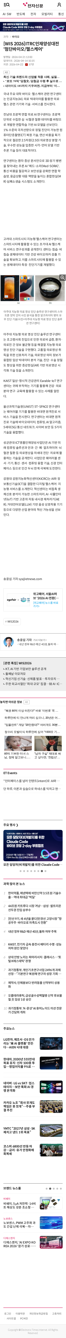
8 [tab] (45, 871)
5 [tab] (35, 871)
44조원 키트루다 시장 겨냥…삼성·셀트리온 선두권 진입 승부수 (34, 908)
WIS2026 (13, 621)
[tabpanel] (33, 849)
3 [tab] (28, 871)
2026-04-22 (21, 64)
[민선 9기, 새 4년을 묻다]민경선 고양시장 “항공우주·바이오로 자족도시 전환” (35, 921)
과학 (5, 37)
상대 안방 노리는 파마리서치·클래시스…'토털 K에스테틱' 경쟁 (34, 959)
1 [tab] (20, 871)
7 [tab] (42, 871)
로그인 (7, 1313)
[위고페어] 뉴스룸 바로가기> (45, 604)
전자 (33, 14)
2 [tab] (24, 871)
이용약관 (20, 1313)
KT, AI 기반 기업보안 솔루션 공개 (25, 669)
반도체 (21, 14)
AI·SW (7, 14)
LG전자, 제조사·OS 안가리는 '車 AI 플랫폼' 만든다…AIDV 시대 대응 (19, 1043)
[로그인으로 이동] (59, 4)
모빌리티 (47, 14)
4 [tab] (31, 871)
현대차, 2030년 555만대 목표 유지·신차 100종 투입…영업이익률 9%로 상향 (19, 1064)
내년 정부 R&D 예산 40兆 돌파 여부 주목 (41, 644)
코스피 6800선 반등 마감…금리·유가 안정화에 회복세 (18, 1150)
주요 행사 (10, 825)
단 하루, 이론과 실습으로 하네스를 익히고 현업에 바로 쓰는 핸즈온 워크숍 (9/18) (33, 789)
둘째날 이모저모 (15, 674)
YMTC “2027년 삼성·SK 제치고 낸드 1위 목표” (19, 1130)
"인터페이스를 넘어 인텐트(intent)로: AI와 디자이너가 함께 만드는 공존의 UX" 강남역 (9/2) (33, 781)
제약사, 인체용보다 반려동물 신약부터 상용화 (34, 985)
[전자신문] (33, 4)
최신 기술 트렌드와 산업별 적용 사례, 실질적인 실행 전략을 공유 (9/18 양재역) (31, 77)
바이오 (15, 37)
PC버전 (24, 1318)
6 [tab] (38, 871)
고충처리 (56, 1313)
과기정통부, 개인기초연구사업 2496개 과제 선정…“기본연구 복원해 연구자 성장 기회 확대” (34, 972)
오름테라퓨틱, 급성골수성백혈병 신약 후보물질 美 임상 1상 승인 (35, 997)
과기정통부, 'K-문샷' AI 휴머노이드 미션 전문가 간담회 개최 (35, 1010)
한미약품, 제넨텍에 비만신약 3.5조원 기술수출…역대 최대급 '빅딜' (34, 895)
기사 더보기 (39, 640)
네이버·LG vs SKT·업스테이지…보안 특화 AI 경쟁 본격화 (18, 1087)
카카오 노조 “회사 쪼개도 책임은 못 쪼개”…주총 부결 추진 (19, 1106)
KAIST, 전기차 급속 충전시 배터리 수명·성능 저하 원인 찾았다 (35, 946)
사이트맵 (11, 1318)
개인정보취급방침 (38, 1313)
